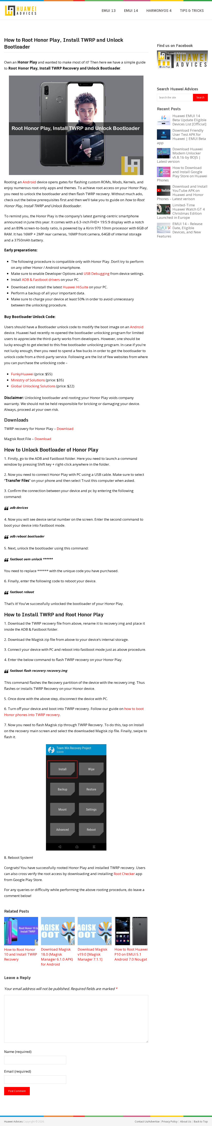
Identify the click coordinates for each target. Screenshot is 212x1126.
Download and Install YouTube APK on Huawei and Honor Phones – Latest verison (182, 192)
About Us (186, 1121)
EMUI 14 (131, 10)
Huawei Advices (13, 1121)
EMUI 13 (109, 10)
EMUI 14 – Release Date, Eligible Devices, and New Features (179, 230)
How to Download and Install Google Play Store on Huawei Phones (182, 173)
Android (29, 182)
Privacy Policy (170, 1121)
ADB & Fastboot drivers (41, 279)
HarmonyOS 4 (159, 10)
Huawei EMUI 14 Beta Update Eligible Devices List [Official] (189, 119)
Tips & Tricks (192, 10)
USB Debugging (97, 273)
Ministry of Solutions (28, 380)
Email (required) (17, 1071)
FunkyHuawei (22, 374)
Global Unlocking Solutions (33, 386)
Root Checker (124, 873)
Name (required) (17, 1051)
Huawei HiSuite (75, 287)
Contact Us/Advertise (147, 1121)
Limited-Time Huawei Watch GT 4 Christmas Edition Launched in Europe (181, 211)
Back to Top (201, 1121)
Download (65, 428)
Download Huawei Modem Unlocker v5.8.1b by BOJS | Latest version (180, 155)
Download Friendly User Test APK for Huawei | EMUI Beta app (181, 136)
